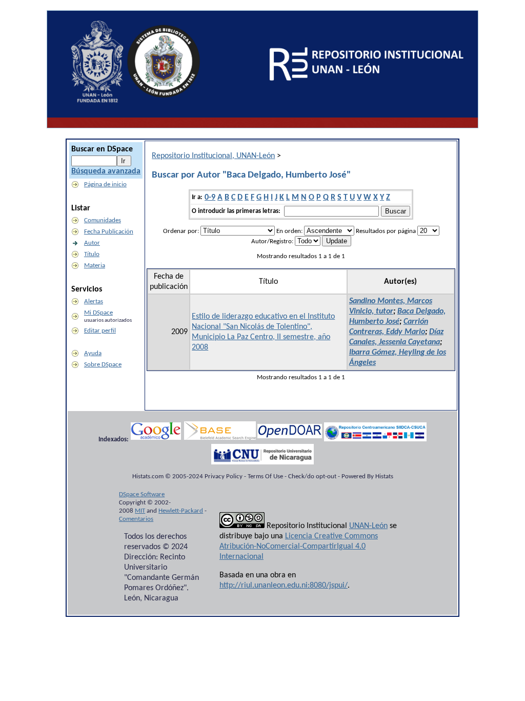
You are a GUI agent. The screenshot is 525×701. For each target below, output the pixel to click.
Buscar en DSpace (102, 149)
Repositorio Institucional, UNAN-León (213, 156)
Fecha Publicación (108, 231)
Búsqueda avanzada (105, 171)
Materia (94, 265)
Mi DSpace (98, 312)
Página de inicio (105, 184)
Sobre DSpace (103, 364)
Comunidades (102, 220)
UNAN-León (368, 526)
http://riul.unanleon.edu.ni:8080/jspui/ (283, 585)
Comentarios (136, 519)
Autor (92, 243)
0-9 (210, 197)
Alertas (93, 301)
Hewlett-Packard (180, 511)
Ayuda (93, 353)
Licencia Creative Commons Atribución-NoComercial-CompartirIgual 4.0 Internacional (298, 546)
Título (91, 254)
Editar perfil (100, 330)
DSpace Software (142, 494)
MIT (140, 511)
